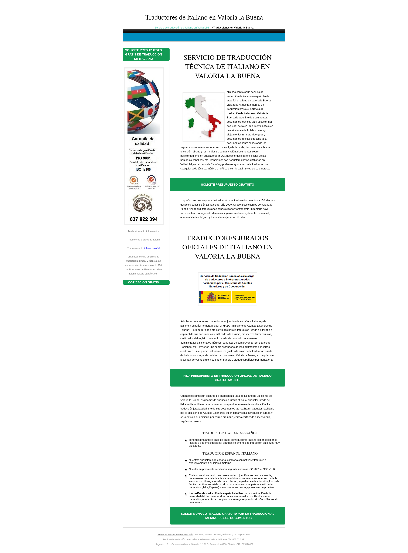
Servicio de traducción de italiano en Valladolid (182, 27)
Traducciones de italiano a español (175, 534)
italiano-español (152, 248)
